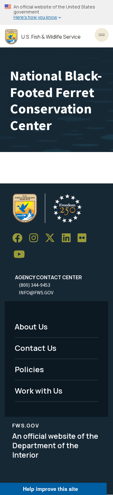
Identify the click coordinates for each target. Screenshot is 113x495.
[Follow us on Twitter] (52, 238)
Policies (29, 369)
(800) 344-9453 (34, 285)
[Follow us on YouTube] (21, 254)
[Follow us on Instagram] (35, 238)
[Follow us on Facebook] (19, 238)
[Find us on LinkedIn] (68, 238)
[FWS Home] (11, 37)
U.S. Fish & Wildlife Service (51, 37)
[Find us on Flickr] (84, 238)
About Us (31, 326)
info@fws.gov (36, 292)
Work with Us (38, 390)
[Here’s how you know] (56, 12)
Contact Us (35, 348)
